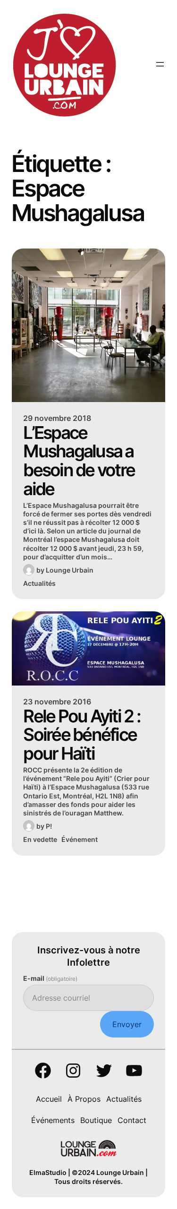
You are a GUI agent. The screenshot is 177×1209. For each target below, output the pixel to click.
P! (49, 826)
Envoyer (127, 1024)
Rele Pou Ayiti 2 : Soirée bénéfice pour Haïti (81, 735)
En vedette (40, 839)
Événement (79, 839)
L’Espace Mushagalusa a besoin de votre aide (79, 460)
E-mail (50, 978)
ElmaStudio (48, 1172)
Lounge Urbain (69, 570)
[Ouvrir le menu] (160, 64)
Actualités (39, 583)
